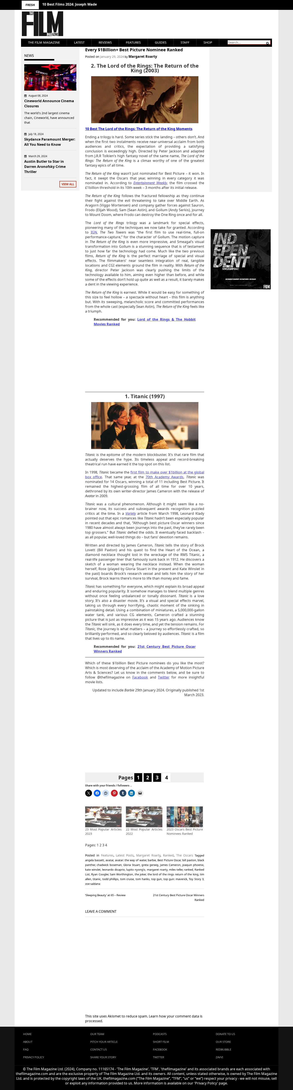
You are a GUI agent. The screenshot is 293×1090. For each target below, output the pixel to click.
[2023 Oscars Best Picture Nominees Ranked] (185, 816)
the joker (140, 874)
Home (27, 1034)
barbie (152, 860)
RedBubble (223, 1049)
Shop (208, 42)
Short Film (161, 1042)
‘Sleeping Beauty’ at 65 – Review (105, 895)
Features (133, 42)
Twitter (158, 1057)
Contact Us (98, 1049)
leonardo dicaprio (113, 869)
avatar (109, 860)
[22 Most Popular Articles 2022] (144, 816)
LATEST (79, 42)
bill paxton (189, 860)
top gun (156, 879)
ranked (188, 869)
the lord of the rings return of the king (173, 874)
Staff (185, 42)
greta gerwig (150, 865)
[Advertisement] (144, 360)
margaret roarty (157, 869)
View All (68, 184)
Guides (160, 42)
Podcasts (160, 1034)
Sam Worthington (121, 874)
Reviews (105, 42)
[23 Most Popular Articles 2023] (103, 816)
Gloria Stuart (131, 865)
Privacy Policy (33, 1057)
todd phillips (110, 879)
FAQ (26, 1049)
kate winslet (93, 869)
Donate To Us (225, 1034)
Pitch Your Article (104, 1042)
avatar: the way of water (130, 860)
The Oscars (184, 855)
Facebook (160, 1049)
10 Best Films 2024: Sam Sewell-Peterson (76, 4)
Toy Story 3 (196, 879)
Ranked (168, 855)
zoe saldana (92, 884)
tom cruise (127, 879)
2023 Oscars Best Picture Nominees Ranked (185, 831)
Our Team (97, 1034)
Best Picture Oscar (169, 860)
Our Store (223, 1042)
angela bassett (94, 860)
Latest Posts (125, 855)
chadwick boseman (109, 865)
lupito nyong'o (135, 869)
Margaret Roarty (142, 56)
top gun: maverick (175, 879)
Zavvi (219, 1057)
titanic (97, 879)
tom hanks (143, 879)
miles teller (176, 869)
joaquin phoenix (193, 865)
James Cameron (170, 865)
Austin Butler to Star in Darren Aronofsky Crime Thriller (45, 166)
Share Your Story (103, 1057)
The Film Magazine (44, 42)
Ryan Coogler (99, 874)
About (27, 1042)
